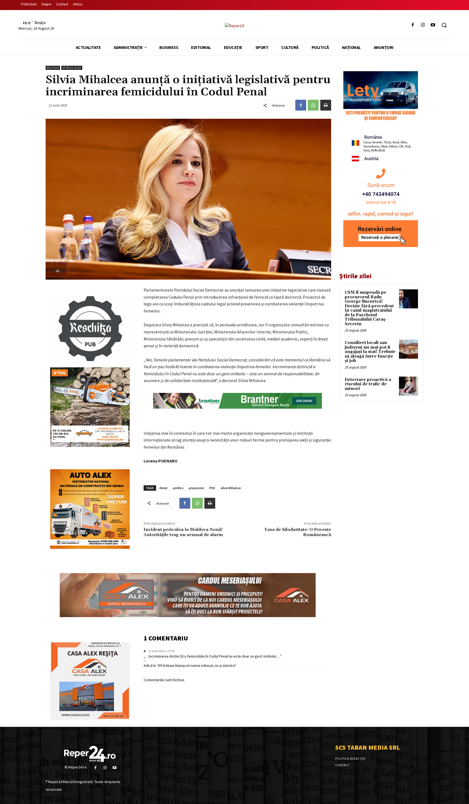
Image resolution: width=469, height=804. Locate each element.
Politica (53, 68)
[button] (444, 25)
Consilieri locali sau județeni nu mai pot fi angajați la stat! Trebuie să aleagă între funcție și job (370, 351)
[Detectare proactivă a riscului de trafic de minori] (408, 386)
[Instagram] (423, 25)
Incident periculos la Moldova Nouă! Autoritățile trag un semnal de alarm (183, 532)
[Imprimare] (325, 105)
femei (163, 488)
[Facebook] (412, 25)
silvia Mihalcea (230, 488)
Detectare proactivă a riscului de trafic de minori (368, 384)
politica (178, 488)
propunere (196, 488)
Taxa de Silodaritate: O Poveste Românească (297, 532)
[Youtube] (433, 25)
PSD (212, 488)
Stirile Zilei (71, 68)
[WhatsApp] (313, 105)
